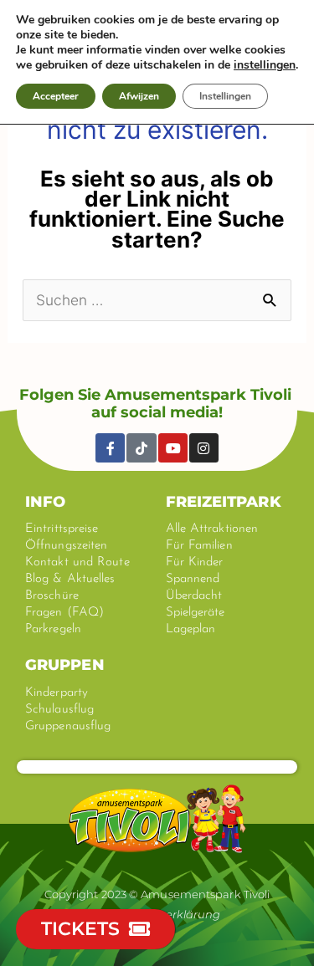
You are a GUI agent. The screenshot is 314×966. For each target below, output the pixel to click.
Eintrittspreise (62, 529)
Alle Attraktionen (212, 529)
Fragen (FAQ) (64, 612)
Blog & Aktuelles (70, 579)
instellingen (265, 65)
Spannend (193, 579)
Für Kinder (195, 562)
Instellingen (225, 96)
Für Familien (199, 545)
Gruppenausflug (68, 726)
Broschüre (52, 596)
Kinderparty (56, 693)
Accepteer (56, 96)
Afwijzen (139, 96)
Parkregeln (53, 629)
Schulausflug (59, 709)
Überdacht (194, 596)
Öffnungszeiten (66, 545)
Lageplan (191, 629)
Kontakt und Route (77, 562)
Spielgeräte (195, 612)
